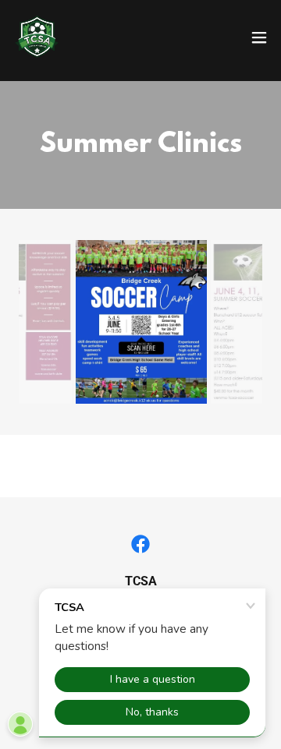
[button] (259, 37)
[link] (36, 37)
